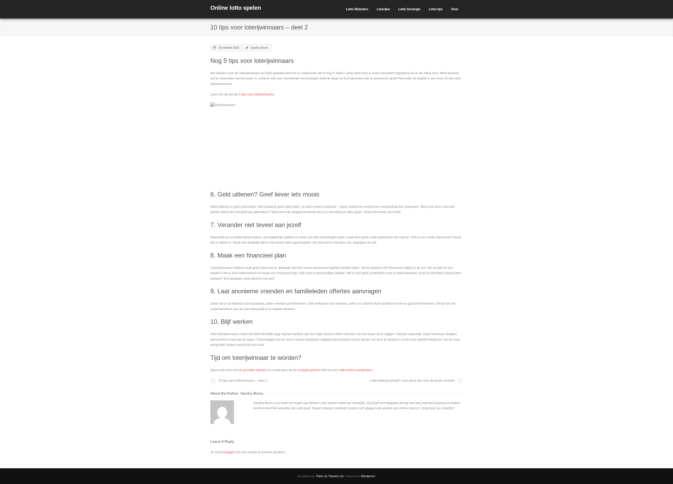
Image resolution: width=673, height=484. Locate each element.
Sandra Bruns (259, 47)
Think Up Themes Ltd (329, 476)
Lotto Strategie (409, 9)
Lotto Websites (357, 9)
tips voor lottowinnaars (257, 94)
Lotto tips (436, 9)
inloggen (228, 452)
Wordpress (368, 476)
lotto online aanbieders (355, 370)
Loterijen (383, 9)
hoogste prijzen (309, 370)
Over (454, 9)
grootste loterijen (255, 370)
